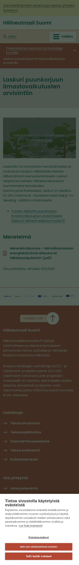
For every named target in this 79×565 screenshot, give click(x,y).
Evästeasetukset (39, 537)
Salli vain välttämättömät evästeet (38, 547)
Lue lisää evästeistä (30, 525)
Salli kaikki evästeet (38, 556)
